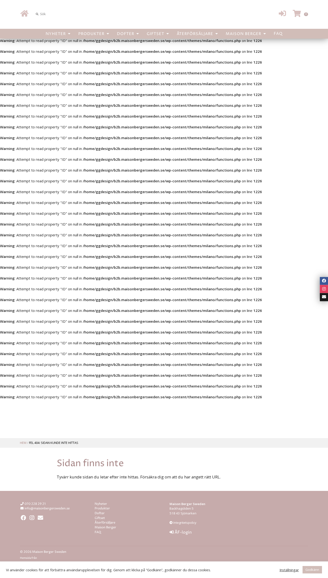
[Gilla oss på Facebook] (324, 281)
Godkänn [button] (312, 569)
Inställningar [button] (289, 570)
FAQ (278, 33)
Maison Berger (244, 33)
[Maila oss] (324, 297)
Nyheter (56, 33)
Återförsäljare (195, 33)
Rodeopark (48, 558)
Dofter (126, 33)
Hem (23, 443)
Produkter (92, 33)
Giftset (156, 33)
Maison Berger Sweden (164, 14)
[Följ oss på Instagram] (324, 289)
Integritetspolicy (184, 522)
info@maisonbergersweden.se (47, 508)
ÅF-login (183, 532)
